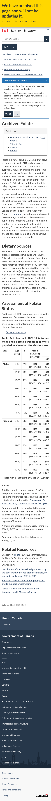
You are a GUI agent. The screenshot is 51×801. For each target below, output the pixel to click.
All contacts (7, 642)
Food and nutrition (28, 59)
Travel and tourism (10, 673)
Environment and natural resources (18, 701)
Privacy (5, 795)
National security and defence (15, 707)
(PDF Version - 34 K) (16, 332)
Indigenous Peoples (11, 746)
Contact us (6, 624)
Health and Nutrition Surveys (17, 69)
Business (6, 679)
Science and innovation (12, 740)
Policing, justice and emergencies (17, 718)
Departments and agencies (26, 54)
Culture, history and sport (13, 712)
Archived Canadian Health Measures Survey (23, 74)
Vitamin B (16, 144)
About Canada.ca (9, 784)
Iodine (13, 150)
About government (10, 653)
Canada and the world (12, 729)
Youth (4, 757)
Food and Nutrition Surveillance (18, 64)
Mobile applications (10, 778)
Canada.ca (6, 54)
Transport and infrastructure (15, 724)
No (18, 115)
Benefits (5, 685)
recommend (16, 214)
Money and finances (11, 735)
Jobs (4, 662)
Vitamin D (15, 147)
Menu (8, 47)
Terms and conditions (11, 789)
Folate (17, 554)
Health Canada (10, 59)
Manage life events (10, 762)
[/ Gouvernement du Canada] (19, 30)
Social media (7, 773)
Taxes (4, 696)
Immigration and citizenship (14, 668)
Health (5, 690)
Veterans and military (11, 751)
